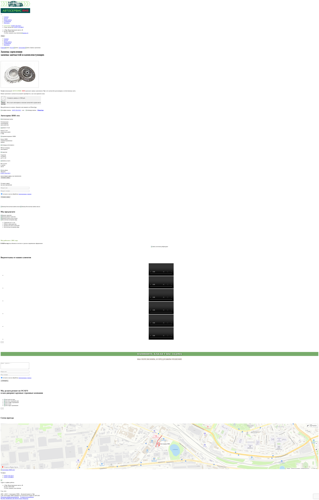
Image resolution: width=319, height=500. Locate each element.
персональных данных (25, 194)
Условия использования (27, 497)
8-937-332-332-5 (16, 110)
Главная (6, 17)
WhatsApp (40, 110)
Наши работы (8, 20)
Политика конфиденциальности (10, 497)
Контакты (7, 23)
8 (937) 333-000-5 (19, 27)
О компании (7, 21)
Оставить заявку (5, 177)
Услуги (6, 18)
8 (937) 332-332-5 (16, 25)
